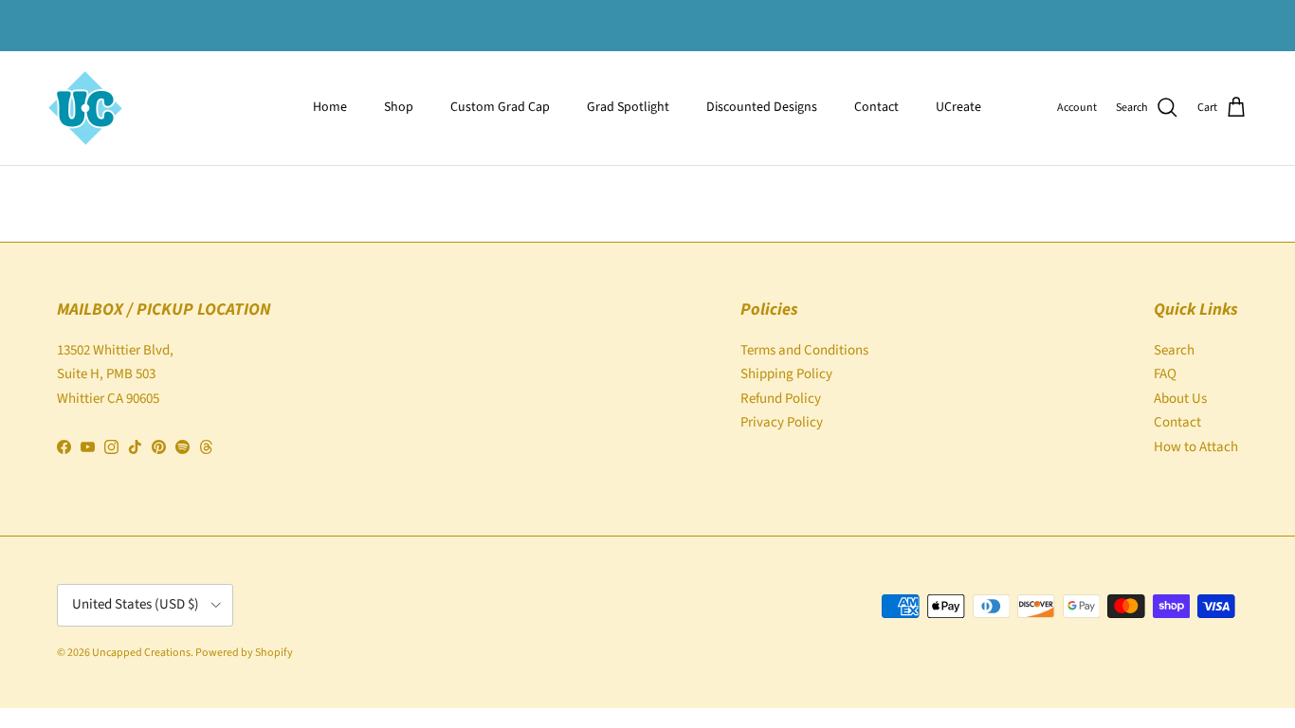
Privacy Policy (781, 422)
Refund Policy (780, 399)
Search (1174, 350)
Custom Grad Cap (500, 107)
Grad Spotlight (628, 107)
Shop (398, 107)
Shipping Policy (786, 374)
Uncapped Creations (141, 653)
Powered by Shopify (244, 653)
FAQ (1165, 374)
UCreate (958, 107)
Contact (876, 107)
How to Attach (1196, 447)
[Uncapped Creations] (85, 108)
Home (330, 107)
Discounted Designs (761, 107)
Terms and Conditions (804, 350)
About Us (1180, 399)
